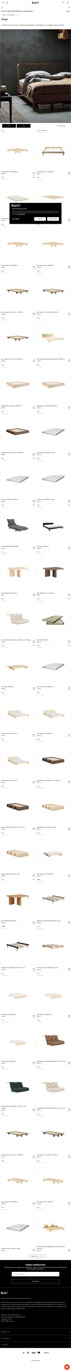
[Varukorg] (67, 2)
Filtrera (9, 126)
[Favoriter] (63, 2)
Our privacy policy (21, 214)
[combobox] (35, 1256)
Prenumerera (35, 1281)
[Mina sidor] (7, 2)
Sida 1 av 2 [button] (34, 1256)
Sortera (23, 126)
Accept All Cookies (53, 219)
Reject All (40, 219)
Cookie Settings (15, 219)
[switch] (35, 1332)
